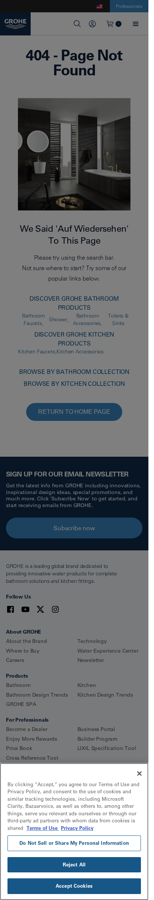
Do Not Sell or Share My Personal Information (74, 843)
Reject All (74, 865)
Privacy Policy (77, 828)
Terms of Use (43, 828)
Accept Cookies (74, 886)
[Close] (139, 773)
